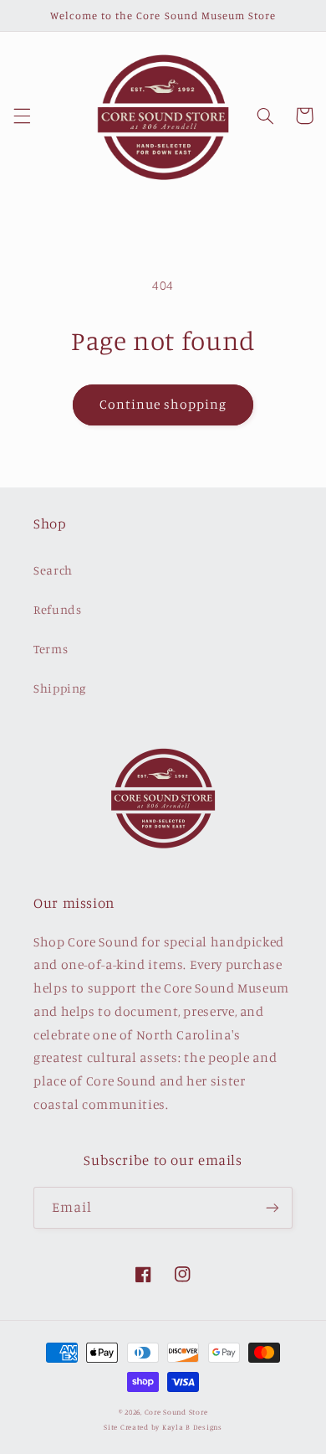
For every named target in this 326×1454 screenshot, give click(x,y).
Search (53, 570)
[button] (22, 115)
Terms (50, 649)
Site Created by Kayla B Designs (163, 1426)
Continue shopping (163, 404)
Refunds (57, 609)
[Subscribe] (272, 1207)
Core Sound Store (176, 1411)
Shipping (59, 688)
